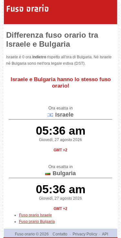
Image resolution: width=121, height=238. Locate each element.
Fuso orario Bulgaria (37, 221)
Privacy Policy (85, 234)
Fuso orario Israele (35, 215)
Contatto (60, 234)
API (105, 234)
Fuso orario (27, 8)
